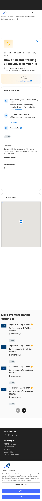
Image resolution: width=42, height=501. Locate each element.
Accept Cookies (21, 497)
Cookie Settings (21, 484)
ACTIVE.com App (10, 444)
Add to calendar (16, 110)
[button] (36, 41)
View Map (13, 122)
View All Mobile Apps (11, 455)
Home (3, 17)
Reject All (21, 491)
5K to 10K (7, 449)
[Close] (39, 463)
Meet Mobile (8, 452)
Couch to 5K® (9, 447)
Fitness (11, 17)
